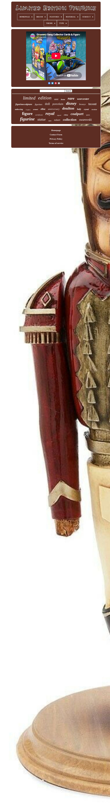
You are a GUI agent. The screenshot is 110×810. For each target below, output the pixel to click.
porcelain (57, 104)
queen (88, 115)
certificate (39, 115)
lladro (28, 110)
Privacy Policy (56, 139)
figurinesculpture (23, 104)
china (66, 115)
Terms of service (56, 143)
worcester (83, 98)
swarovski (85, 119)
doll (47, 104)
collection (69, 119)
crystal (86, 109)
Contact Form (56, 135)
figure (27, 113)
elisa (43, 109)
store (49, 120)
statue (41, 119)
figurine (27, 119)
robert (57, 120)
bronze (82, 104)
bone (63, 99)
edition (45, 97)
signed (59, 115)
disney (71, 103)
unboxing (19, 109)
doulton (68, 108)
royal (49, 113)
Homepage (56, 130)
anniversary (54, 109)
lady (79, 109)
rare (71, 98)
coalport (77, 114)
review (94, 109)
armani (35, 109)
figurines (38, 104)
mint (56, 99)
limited (29, 98)
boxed (92, 104)
